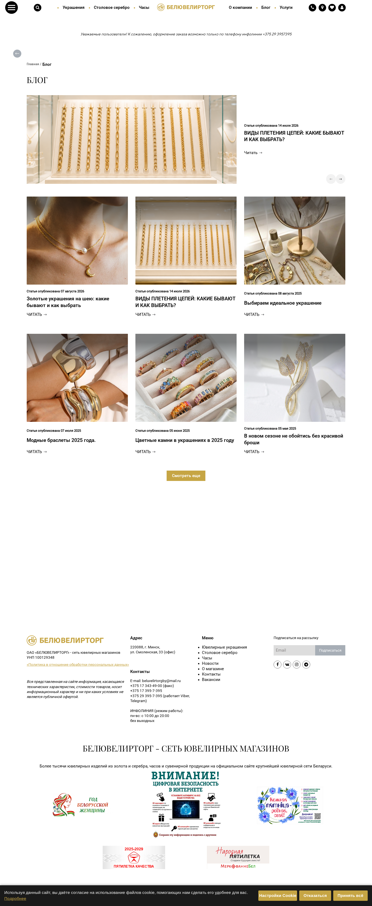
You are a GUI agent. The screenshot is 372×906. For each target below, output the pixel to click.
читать (34, 314)
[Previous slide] (331, 179)
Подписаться (330, 650)
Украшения (74, 7)
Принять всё (350, 895)
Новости (210, 663)
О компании (240, 7)
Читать (250, 152)
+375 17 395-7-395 (146, 691)
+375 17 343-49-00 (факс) (152, 686)
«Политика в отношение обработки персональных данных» (78, 664)
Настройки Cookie (277, 895)
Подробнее (15, 898)
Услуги (286, 7)
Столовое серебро (112, 7)
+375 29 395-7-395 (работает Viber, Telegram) (160, 698)
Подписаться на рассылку (296, 638)
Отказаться (315, 895)
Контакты (211, 674)
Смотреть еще (186, 475)
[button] (11, 7)
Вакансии (211, 679)
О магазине (213, 669)
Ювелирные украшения (224, 647)
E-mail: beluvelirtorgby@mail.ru (155, 681)
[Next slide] (340, 179)
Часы (144, 7)
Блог (265, 7)
